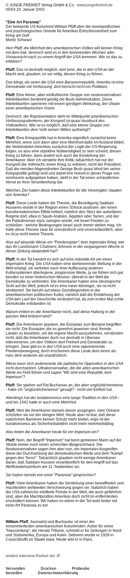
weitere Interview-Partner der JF (33, 556)
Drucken (48, 568)
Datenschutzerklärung (58, 573)
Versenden (15, 568)
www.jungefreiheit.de (95, 5)
